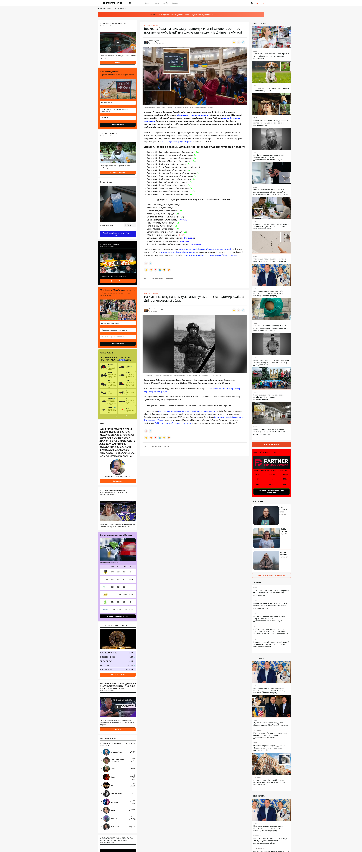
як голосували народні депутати (177, 141)
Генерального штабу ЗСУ (121, 416)
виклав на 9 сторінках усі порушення (178, 252)
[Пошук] (263, 3)
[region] (118, 230)
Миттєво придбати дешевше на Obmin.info (271, 491)
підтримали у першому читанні (192, 115)
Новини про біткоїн (117, 675)
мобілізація (156, 447)
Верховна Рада (157, 279)
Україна (165, 3)
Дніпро (147, 3)
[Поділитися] (239, 42)
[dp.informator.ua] (112, 3)
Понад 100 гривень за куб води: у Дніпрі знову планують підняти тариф (186, 15)
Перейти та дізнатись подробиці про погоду (117, 234)
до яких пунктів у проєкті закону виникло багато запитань (210, 255)
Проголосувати (118, 125)
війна (146, 279)
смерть (166, 447)
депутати (169, 279)
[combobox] (130, 225)
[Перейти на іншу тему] (257, 3)
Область (156, 3)
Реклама (175, 3)
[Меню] (130, 3)
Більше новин (271, 444)
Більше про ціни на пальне (117, 616)
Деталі (117, 63)
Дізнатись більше (118, 281)
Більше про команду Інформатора (271, 575)
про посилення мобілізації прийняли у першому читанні (204, 249)
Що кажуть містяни (117, 173)
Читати (118, 729)
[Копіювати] (243, 42)
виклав (226, 118)
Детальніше (117, 481)
